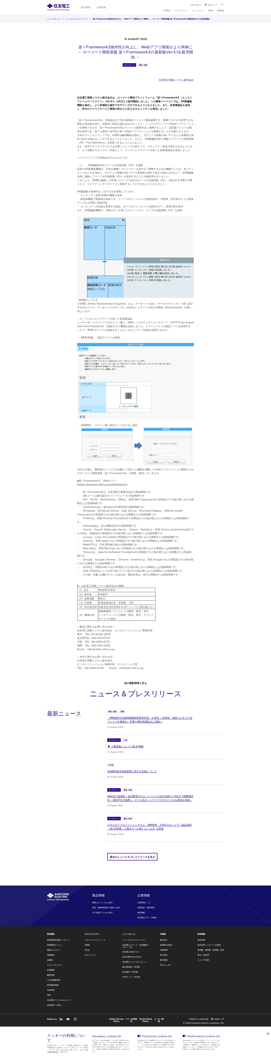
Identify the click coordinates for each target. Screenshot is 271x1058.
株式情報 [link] (163, 960)
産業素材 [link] (51, 970)
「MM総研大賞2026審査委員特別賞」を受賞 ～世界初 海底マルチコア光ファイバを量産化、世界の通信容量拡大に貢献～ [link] (149, 719)
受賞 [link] (122, 711)
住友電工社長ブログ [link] (130, 952)
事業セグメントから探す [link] (102, 902)
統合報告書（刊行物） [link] (131, 967)
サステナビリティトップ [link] (95, 940)
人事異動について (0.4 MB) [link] (127, 746)
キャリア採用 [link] (203, 960)
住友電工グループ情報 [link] (146, 917)
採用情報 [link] (220, 10)
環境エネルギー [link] (53, 950)
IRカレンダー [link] (165, 965)
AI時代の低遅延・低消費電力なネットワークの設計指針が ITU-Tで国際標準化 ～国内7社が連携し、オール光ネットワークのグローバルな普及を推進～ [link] (150, 797)
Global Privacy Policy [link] (116, 1020)
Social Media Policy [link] (145, 1020)
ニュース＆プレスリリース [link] (76, 19)
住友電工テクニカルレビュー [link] (59, 1000)
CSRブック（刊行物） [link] (131, 977)
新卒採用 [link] (201, 940)
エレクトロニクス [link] (54, 965)
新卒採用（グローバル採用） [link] (210, 945)
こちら (65, 1050)
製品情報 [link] (85, 7)
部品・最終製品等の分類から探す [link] (106, 907)
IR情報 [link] (210, 10)
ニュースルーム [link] (198, 10)
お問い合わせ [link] (196, 5)
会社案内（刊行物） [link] (130, 972)
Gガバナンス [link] (90, 955)
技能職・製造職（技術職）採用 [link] (211, 950)
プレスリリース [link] (129, 65)
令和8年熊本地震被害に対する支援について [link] (132, 771)
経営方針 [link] (163, 940)
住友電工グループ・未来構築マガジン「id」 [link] (135, 946)
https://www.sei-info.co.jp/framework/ (102, 484)
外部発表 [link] (51, 990)
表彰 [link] (49, 995)
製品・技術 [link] (143, 65)
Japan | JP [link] (212, 5)
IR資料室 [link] (164, 950)
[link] (58, 7)
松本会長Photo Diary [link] (131, 957)
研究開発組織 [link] (52, 985)
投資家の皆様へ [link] (166, 945)
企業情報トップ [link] (144, 902)
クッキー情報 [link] (159, 1020)
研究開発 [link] (166, 10)
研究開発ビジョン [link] (54, 945)
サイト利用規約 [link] (131, 1020)
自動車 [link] (50, 960)
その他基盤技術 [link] (53, 980)
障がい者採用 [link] (203, 955)
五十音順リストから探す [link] (102, 912)
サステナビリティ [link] (181, 10)
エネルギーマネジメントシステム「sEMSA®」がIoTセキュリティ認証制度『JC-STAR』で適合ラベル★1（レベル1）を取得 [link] (149, 826)
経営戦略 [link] (141, 912)
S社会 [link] (87, 950)
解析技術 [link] (51, 975)
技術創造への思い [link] (54, 1005)
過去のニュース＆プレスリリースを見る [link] (132, 856)
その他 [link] (111, 765)
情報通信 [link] (51, 955)
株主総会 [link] (163, 955)
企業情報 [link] (101, 7)
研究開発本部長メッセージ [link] (58, 940)
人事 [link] (125, 740)
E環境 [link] (87, 945)
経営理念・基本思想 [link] (145, 907)
